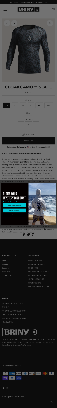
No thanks (14, 214)
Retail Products (14, 210)
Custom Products (14, 205)
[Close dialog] (54, 184)
